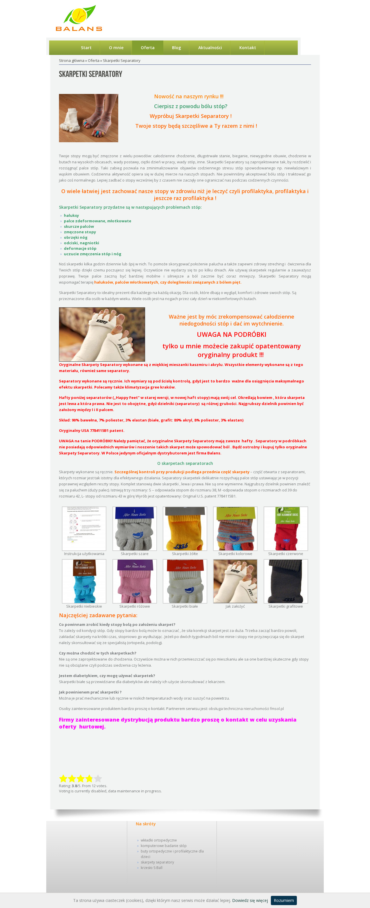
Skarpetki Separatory (90, 74)
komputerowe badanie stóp (164, 845)
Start (86, 47)
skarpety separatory (157, 862)
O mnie (116, 47)
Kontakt (247, 47)
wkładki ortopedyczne (159, 840)
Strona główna (71, 60)
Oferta (148, 47)
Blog (176, 47)
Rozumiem (284, 900)
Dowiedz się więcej (250, 900)
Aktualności (210, 47)
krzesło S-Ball (151, 867)
